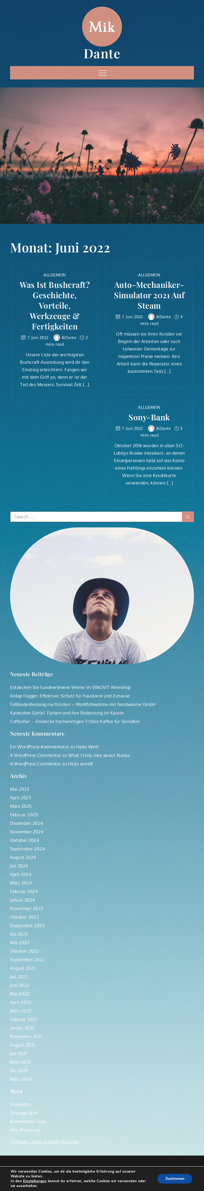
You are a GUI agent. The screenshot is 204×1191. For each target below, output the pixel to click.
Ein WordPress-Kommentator (39, 746)
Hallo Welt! (88, 746)
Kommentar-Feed (27, 1121)
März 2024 (21, 883)
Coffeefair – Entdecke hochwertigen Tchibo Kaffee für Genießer (75, 721)
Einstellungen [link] (35, 1181)
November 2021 (26, 1036)
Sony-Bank (149, 417)
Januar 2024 (22, 900)
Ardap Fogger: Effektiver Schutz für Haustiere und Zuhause (70, 696)
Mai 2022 (19, 993)
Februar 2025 (24, 814)
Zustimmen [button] (174, 1178)
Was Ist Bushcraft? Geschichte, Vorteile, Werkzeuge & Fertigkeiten (55, 306)
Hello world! (80, 763)
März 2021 (20, 1062)
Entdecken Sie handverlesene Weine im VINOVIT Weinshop (70, 687)
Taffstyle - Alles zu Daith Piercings (44, 1141)
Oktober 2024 (24, 840)
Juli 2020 (19, 1070)
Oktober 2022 (24, 951)
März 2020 (21, 1079)
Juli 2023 (19, 934)
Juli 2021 (18, 1053)
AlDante (69, 337)
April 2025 (20, 797)
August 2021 (22, 1045)
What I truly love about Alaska (99, 755)
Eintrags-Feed (24, 1113)
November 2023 (26, 908)
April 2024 (20, 874)
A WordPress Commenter (35, 755)
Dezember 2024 (26, 823)
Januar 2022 (22, 1028)
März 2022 (21, 1011)
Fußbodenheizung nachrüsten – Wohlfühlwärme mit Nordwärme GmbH (83, 704)
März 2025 (21, 806)
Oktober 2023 (24, 917)
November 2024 (26, 831)
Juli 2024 (19, 866)
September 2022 (27, 959)
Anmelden (20, 1104)
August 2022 (23, 968)
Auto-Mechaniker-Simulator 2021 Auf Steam (149, 295)
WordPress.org (25, 1130)
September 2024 (27, 848)
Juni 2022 (19, 985)
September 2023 (27, 925)
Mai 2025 (19, 789)
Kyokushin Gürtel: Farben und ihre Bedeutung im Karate (67, 713)
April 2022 (20, 1002)
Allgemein (55, 274)
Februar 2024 (24, 891)
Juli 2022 (19, 976)
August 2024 (23, 857)
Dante (102, 53)
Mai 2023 (19, 942)
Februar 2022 (24, 1019)
